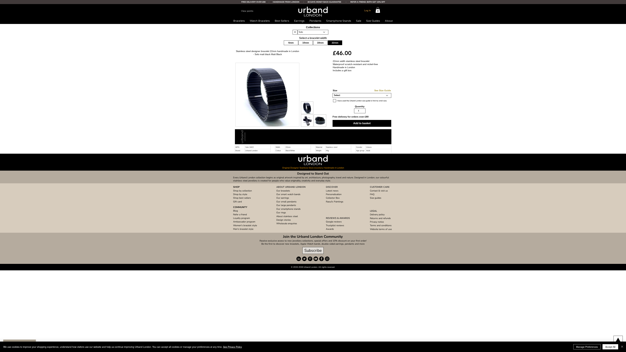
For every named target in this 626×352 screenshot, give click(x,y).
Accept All (610, 346)
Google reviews (334, 221)
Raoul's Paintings (334, 201)
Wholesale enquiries (286, 223)
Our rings (281, 212)
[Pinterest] (310, 259)
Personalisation (334, 194)
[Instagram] (327, 259)
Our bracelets (283, 190)
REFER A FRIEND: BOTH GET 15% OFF (367, 2)
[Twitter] (304, 259)
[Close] (622, 346)
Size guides (375, 197)
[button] (377, 10)
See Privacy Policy (232, 346)
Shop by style (240, 194)
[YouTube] (315, 259)
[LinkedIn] (298, 259)
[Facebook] (321, 259)
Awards (330, 229)
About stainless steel (287, 216)
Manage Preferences (587, 346)
